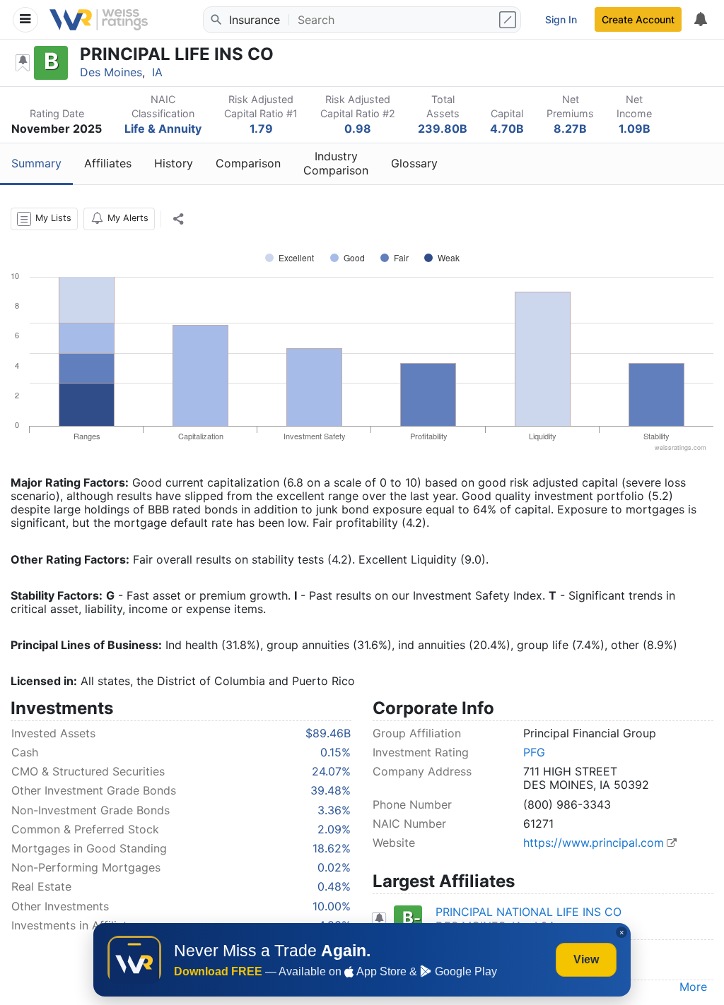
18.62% (332, 848)
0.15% (335, 752)
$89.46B (328, 733)
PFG (534, 752)
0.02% (334, 867)
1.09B (634, 128)
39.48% (330, 790)
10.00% (332, 906)
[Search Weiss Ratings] (215, 19)
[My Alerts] (700, 19)
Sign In (561, 19)
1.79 (261, 128)
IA (157, 72)
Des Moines (111, 72)
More (693, 987)
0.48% (334, 886)
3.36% (334, 810)
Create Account (638, 19)
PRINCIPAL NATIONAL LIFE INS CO (528, 912)
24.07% (331, 771)
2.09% (334, 829)
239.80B (442, 128)
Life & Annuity (163, 128)
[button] (44, 219)
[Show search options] (509, 19)
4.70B (507, 128)
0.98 (357, 128)
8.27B (570, 128)
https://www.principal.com (593, 842)
